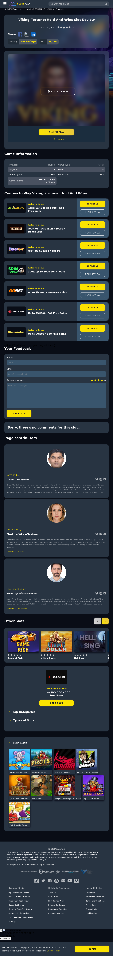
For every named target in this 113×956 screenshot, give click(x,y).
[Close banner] (1, 930)
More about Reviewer (15, 552)
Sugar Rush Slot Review (19, 901)
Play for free (23, 641)
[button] (97, 621)
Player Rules (91, 905)
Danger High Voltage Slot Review (67, 799)
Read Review (92, 212)
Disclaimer (90, 893)
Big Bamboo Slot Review (19, 893)
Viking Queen (48, 658)
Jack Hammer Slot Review (87, 772)
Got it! (92, 949)
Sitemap (12, 921)
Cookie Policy (91, 913)
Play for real (56, 132)
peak (23, 4)
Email (10, 369)
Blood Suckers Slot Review (20, 897)
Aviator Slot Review (62, 772)
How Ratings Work (56, 901)
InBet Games (23, 634)
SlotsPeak (10, 9)
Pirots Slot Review (39, 772)
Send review (19, 413)
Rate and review (16, 380)
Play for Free (59, 91)
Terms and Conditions (95, 901)
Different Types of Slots (26, 648)
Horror (92, 648)
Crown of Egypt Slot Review (20, 909)
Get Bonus (92, 204)
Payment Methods (56, 913)
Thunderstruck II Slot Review (21, 917)
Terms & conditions (56, 139)
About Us (52, 893)
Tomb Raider (37, 799)
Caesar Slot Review (17, 905)
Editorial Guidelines (56, 905)
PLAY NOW (5, 938)
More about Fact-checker (17, 609)
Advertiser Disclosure (95, 897)
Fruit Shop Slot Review (19, 825)
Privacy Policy (92, 909)
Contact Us (53, 897)
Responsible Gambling (57, 909)
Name (10, 357)
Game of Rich (15, 658)
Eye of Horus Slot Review (19, 799)
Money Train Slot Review (19, 913)
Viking (59, 650)
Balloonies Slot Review (18, 772)
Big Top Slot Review (91, 799)
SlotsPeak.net (56, 849)
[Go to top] (108, 950)
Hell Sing (79, 658)
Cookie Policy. (53, 951)
